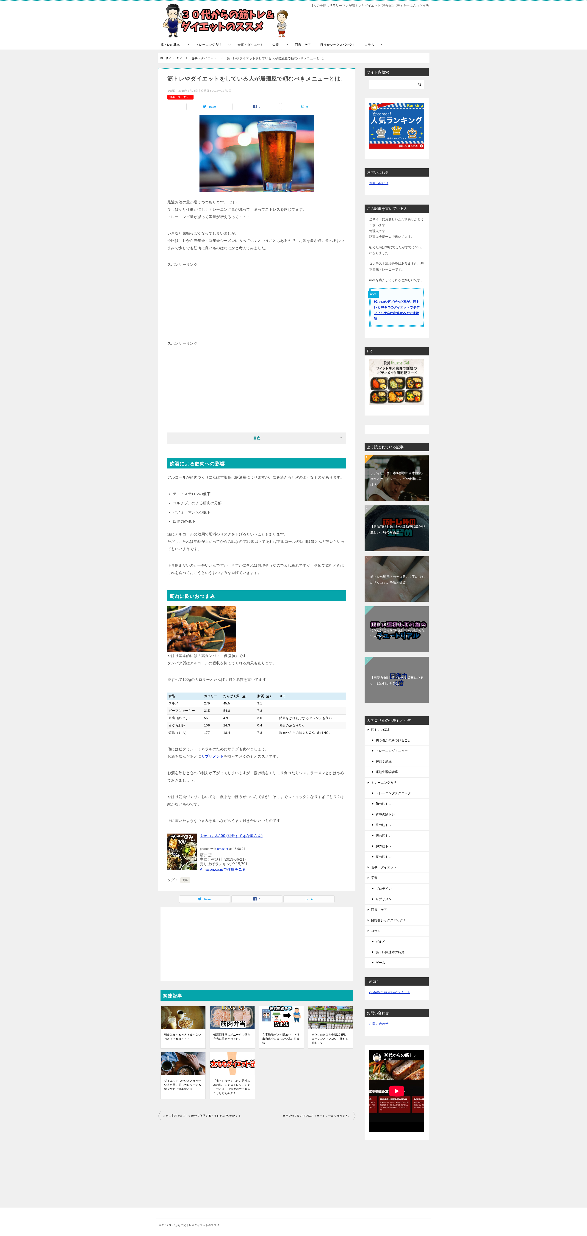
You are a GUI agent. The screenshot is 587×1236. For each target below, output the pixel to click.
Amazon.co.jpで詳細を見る (223, 869)
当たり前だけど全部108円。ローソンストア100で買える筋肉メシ (330, 1039)
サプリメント (212, 756)
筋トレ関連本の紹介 (390, 952)
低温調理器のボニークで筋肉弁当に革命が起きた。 (231, 1036)
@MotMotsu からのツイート (389, 992)
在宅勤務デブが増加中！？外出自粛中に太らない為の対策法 (280, 1039)
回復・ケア (303, 45)
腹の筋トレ (384, 857)
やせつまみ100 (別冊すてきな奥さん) (231, 836)
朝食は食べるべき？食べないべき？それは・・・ (182, 1036)
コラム (369, 45)
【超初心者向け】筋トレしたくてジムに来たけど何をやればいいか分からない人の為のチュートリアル (397, 630)
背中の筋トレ (385, 814)
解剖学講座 (384, 761)
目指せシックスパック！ (337, 45)
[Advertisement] (256, 300)
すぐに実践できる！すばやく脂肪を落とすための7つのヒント (202, 1115)
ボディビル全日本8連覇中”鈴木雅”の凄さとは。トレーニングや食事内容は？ (396, 478)
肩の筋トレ (384, 825)
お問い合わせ (378, 183)
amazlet (222, 849)
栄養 (275, 45)
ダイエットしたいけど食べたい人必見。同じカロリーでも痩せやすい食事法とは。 (182, 1085)
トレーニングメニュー (392, 751)
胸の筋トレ (384, 804)
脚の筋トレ (384, 846)
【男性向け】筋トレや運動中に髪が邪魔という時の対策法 (397, 529)
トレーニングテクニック (393, 793)
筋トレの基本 (170, 45)
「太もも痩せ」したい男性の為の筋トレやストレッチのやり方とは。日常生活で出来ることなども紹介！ (231, 1087)
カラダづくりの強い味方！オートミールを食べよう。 (316, 1115)
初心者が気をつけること (393, 740)
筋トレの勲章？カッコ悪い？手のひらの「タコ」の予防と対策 (397, 579)
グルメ (380, 941)
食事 (185, 880)
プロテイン (384, 888)
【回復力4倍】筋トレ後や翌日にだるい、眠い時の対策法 (397, 680)
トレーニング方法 (209, 45)
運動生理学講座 (387, 772)
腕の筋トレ (384, 835)
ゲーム (380, 962)
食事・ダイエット (250, 45)
